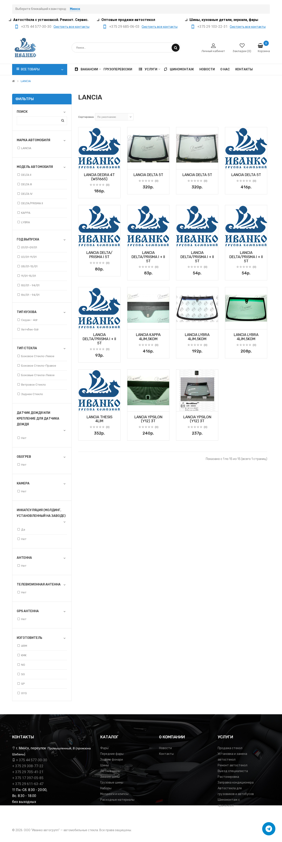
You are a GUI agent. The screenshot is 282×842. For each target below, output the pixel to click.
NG (23, 664)
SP (23, 683)
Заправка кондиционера (236, 782)
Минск (75, 9)
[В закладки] (83, 164)
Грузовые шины (111, 782)
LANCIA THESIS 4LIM (99, 419)
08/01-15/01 (29, 266)
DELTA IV (27, 193)
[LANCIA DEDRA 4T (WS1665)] (99, 148)
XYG (24, 693)
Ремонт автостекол (232, 765)
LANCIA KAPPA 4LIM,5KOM (148, 336)
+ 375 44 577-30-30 (31, 760)
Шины (104, 765)
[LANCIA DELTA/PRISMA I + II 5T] (148, 226)
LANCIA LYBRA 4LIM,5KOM (197, 336)
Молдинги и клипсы (114, 794)
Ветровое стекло (33, 384)
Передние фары (112, 754)
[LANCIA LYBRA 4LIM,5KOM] (197, 308)
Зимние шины (110, 777)
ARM (24, 645)
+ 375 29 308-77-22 (27, 766)
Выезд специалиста (233, 771)
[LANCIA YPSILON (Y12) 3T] (148, 390)
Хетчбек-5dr (30, 329)
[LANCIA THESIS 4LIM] (99, 390)
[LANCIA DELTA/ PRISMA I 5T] (99, 226)
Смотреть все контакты (71, 27)
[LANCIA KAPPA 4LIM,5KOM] (148, 308)
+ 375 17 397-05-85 (27, 778)
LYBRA (25, 222)
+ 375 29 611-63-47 (27, 784)
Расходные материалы (117, 800)
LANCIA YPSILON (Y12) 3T (148, 419)
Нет (23, 438)
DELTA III (26, 184)
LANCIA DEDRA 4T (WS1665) (99, 177)
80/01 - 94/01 (30, 285)
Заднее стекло (32, 394)
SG (23, 674)
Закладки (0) (242, 51)
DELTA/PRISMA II (32, 203)
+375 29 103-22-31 (212, 26)
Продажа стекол (230, 748)
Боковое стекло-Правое (38, 365)
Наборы (105, 788)
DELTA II (26, 174)
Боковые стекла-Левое (38, 375)
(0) (107, 184)
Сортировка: (86, 116)
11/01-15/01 (28, 276)
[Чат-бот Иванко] (268, 828)
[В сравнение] (115, 164)
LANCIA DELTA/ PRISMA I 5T (99, 254)
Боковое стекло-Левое (37, 356)
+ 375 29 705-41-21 (27, 772)
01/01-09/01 (29, 247)
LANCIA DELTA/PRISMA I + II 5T (148, 256)
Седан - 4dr (29, 320)
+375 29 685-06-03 (124, 26)
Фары (104, 748)
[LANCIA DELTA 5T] (148, 148)
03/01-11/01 (29, 257)
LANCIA (26, 81)
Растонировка (228, 777)
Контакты (166, 754)
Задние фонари (111, 759)
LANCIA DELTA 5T (148, 175)
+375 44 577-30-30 (36, 26)
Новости (165, 748)
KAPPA (25, 212)
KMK (23, 655)
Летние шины (110, 771)
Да (23, 529)
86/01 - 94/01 (30, 294)
